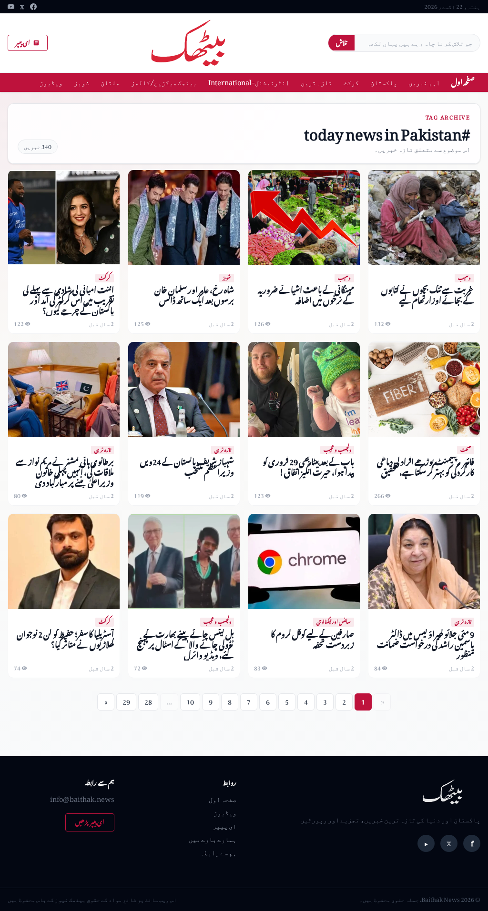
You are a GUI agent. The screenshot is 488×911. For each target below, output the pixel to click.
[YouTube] (11, 6)
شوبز (81, 82)
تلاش (341, 43)
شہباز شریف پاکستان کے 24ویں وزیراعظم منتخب (187, 467)
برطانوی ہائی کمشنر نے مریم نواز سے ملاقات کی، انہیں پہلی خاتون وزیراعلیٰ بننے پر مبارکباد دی (65, 472)
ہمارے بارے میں (212, 839)
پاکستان (383, 82)
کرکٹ (351, 82)
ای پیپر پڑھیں (89, 822)
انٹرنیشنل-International (248, 82)
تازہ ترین (316, 82)
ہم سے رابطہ (218, 852)
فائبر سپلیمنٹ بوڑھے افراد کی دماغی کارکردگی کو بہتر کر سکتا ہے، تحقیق (425, 467)
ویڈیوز (51, 82)
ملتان (110, 82)
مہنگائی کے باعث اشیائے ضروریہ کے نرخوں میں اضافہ (306, 295)
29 (126, 702)
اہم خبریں (424, 82)
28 (148, 702)
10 (190, 702)
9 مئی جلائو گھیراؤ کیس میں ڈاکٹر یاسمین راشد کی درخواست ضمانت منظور (425, 644)
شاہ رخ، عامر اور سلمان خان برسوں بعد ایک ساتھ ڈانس (194, 295)
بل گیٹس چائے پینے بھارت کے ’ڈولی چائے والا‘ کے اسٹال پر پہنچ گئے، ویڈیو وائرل (185, 644)
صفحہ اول (463, 82)
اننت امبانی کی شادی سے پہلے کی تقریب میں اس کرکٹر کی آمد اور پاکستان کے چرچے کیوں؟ (68, 300)
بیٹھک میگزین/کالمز (164, 82)
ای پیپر (23, 43)
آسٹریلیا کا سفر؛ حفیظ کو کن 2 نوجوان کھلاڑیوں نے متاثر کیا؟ (65, 639)
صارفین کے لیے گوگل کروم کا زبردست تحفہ (312, 639)
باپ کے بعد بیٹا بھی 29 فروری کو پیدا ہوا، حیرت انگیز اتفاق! (308, 467)
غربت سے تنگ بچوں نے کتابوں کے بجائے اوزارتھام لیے (427, 295)
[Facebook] (33, 6)
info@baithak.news (82, 799)
